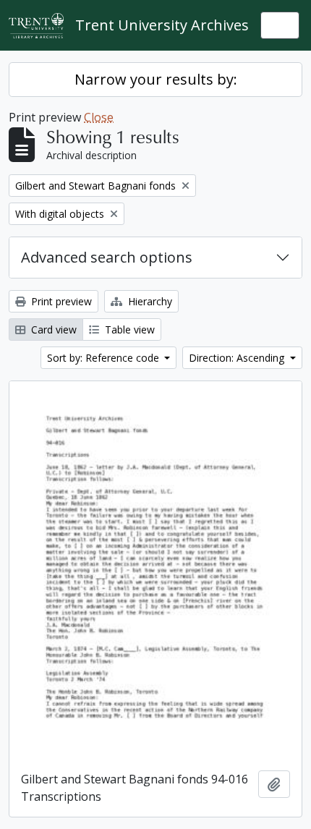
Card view (52, 329)
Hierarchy (148, 301)
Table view (128, 329)
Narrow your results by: (155, 79)
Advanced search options (106, 257)
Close (99, 117)
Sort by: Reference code (104, 358)
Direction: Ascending (238, 358)
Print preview (60, 301)
